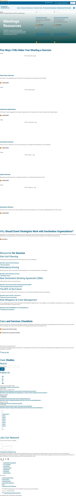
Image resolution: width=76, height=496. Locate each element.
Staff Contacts (6, 473)
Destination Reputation (41, 17)
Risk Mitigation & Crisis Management (18, 300)
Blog (3, 484)
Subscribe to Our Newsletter (9, 486)
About (62, 3)
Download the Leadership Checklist (11, 332)
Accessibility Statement (8, 483)
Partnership (6, 448)
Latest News (6, 466)
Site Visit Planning (9, 256)
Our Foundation (7, 464)
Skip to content (4, 0)
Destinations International (9, 462)
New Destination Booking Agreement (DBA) (21, 278)
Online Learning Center (7, 477)
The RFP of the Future (11, 289)
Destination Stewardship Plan (61, 17)
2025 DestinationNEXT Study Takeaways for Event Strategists (62, 34)
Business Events (7, 467)
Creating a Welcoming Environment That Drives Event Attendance (16, 406)
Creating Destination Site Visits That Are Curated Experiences (15, 398)
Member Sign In (49, 2)
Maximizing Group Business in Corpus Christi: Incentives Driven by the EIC (18, 391)
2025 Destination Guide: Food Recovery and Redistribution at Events (43, 35)
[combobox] (72, 3)
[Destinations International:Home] (7, 8)
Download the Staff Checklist (9, 329)
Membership (7, 444)
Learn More (41, 25)
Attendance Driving (9, 267)
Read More (4, 239)
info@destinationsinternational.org (12, 493)
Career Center (5, 479)
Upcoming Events (6, 481)
